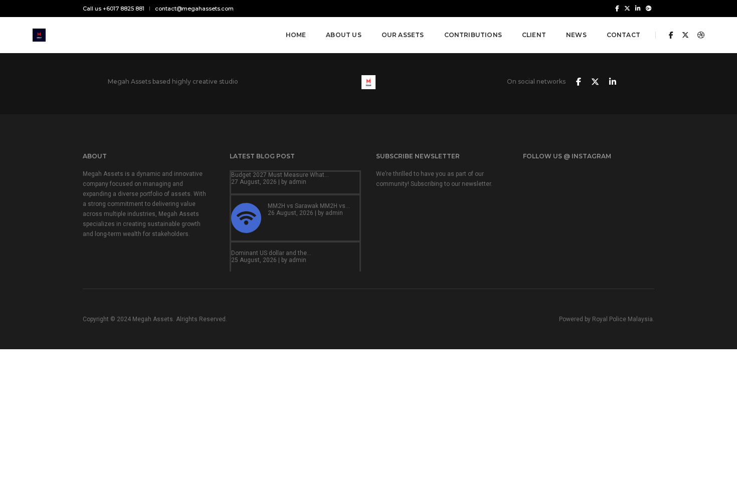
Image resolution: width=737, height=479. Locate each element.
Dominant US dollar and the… (271, 253)
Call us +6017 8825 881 (113, 8)
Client (534, 35)
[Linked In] (638, 8)
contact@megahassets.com (194, 8)
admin (297, 181)
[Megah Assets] (39, 35)
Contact (623, 35)
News (576, 35)
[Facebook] (617, 8)
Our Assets (403, 35)
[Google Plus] (648, 8)
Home (296, 35)
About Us (343, 35)
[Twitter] (627, 8)
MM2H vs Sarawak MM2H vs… (309, 205)
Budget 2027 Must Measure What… (280, 174)
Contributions (473, 35)
